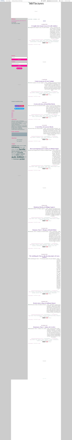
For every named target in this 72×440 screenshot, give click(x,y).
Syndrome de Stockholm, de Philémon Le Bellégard (19, 123)
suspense (14, 145)
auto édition (18, 157)
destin (17, 149)
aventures (13, 149)
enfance (21, 147)
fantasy (24, 145)
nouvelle (20, 152)
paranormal (21, 145)
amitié (22, 159)
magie (24, 147)
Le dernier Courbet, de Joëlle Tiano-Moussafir (18, 129)
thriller (17, 155)
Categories (35, 19)
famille (22, 149)
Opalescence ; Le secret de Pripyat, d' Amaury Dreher (19, 125)
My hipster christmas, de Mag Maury (17, 127)
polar (13, 152)
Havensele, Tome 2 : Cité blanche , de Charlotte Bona (19, 126)
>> (45, 378)
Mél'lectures (30, 19)
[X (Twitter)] (43, 1)
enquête (15, 152)
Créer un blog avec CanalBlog (16, 23)
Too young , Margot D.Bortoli (16, 124)
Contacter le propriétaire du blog (17, 101)
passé (18, 145)
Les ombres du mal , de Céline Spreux (17, 128)
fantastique (16, 159)
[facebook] (41, 1)
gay (15, 149)
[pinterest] (45, 1)
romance (15, 147)
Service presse (16, 151)
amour (18, 153)
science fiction (14, 153)
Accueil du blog (14, 22)
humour (22, 154)
